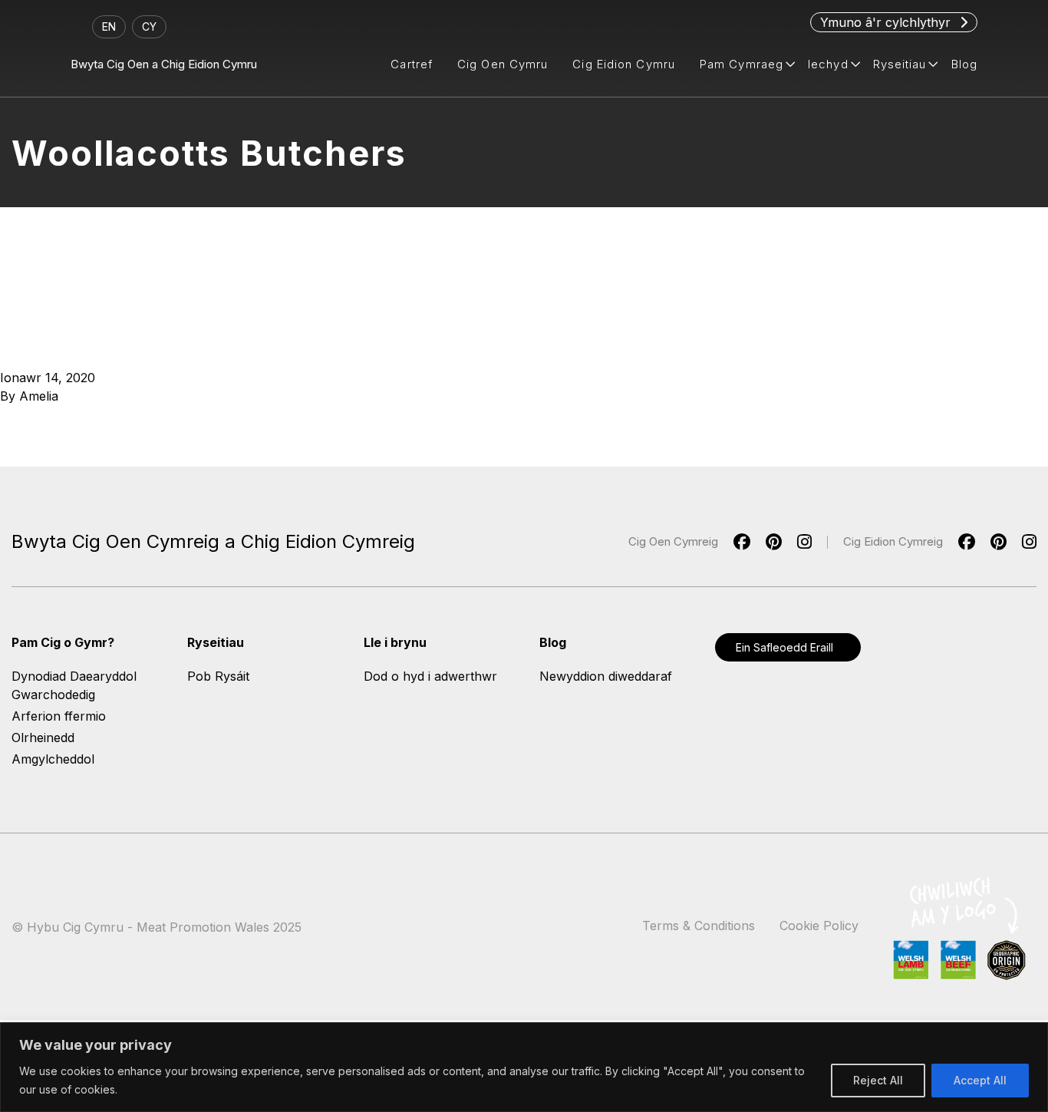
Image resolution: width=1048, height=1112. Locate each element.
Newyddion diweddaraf (605, 676)
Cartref (412, 64)
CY (149, 26)
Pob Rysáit (218, 676)
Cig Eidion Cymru (623, 64)
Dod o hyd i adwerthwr (430, 676)
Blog (964, 64)
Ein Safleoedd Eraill (784, 647)
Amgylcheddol (53, 759)
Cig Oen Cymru (502, 64)
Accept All (980, 1080)
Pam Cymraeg (741, 64)
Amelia (38, 396)
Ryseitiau (900, 64)
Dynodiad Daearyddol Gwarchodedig (74, 685)
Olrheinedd (43, 737)
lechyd (828, 64)
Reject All (878, 1080)
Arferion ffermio (59, 716)
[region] (524, 1067)
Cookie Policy (819, 925)
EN (109, 26)
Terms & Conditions (698, 925)
